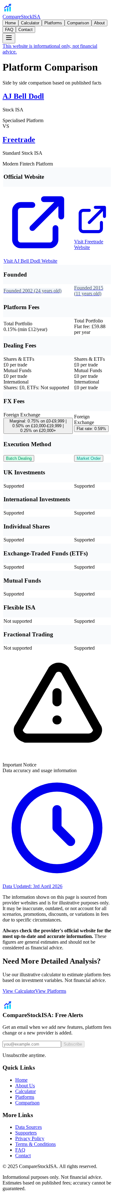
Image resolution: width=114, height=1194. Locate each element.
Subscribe (73, 1044)
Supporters (26, 1132)
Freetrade (19, 139)
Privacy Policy (29, 1138)
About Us (25, 1085)
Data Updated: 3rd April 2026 (32, 886)
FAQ (9, 29)
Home (10, 23)
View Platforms (50, 991)
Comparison (78, 23)
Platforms (53, 23)
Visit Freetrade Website (88, 244)
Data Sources (28, 1127)
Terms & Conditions (35, 1144)
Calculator (30, 23)
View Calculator (19, 991)
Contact (25, 29)
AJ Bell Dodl (23, 96)
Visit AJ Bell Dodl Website (30, 261)
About (99, 23)
